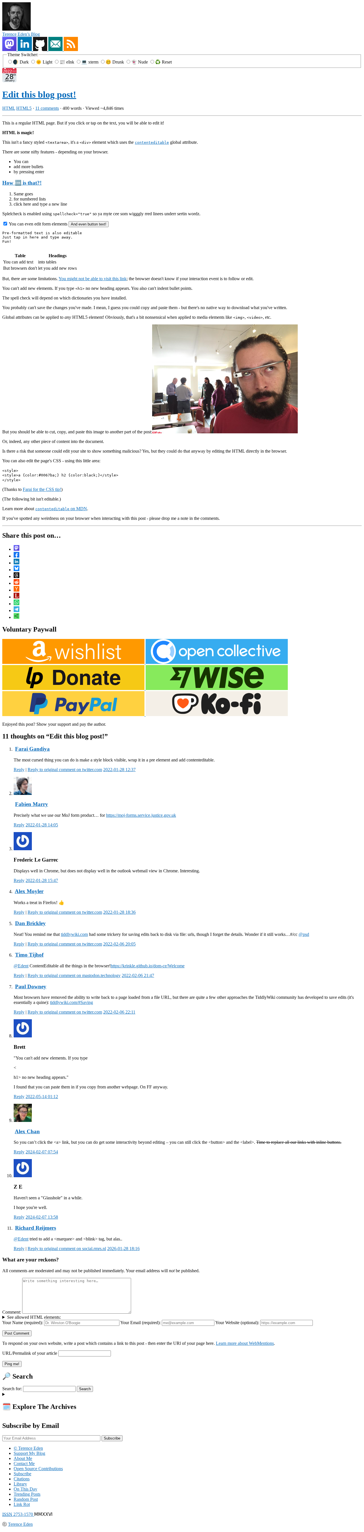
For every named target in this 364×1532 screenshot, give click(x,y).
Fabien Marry (31, 804)
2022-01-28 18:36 (119, 912)
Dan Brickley (30, 923)
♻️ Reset (163, 62)
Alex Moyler (29, 891)
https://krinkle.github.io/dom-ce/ (139, 965)
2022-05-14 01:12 (42, 1096)
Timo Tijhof (29, 955)
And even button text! (88, 224)
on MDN (61, 508)
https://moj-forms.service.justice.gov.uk (141, 815)
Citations (22, 1478)
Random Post (26, 1499)
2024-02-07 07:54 (42, 1151)
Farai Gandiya (32, 749)
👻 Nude (140, 62)
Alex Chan (27, 1131)
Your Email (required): (140, 1322)
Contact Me (24, 1463)
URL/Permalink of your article (29, 1353)
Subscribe (22, 1473)
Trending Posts (27, 1494)
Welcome (176, 965)
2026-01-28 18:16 (123, 1248)
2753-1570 (18, 1514)
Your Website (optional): (237, 1322)
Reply (19, 769)
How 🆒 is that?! (22, 183)
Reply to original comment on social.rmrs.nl (67, 1248)
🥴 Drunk (115, 62)
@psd (304, 934)
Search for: (12, 1388)
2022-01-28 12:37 (119, 769)
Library (20, 1484)
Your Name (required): (22, 1322)
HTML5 (24, 108)
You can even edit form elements (38, 223)
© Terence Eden (28, 1448)
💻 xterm (90, 62)
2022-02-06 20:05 (119, 944)
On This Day (25, 1489)
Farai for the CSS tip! (42, 489)
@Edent (21, 965)
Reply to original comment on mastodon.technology (74, 975)
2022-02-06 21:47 (138, 975)
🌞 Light (44, 62)
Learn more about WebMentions (245, 1343)
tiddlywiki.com (74, 934)
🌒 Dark (21, 62)
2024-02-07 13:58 (42, 1217)
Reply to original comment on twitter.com (65, 769)
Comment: (11, 1312)
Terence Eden (20, 1524)
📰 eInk (67, 62)
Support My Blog (29, 1453)
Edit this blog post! (39, 94)
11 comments (47, 108)
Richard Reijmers (35, 1228)
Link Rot (22, 1504)
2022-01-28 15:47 (42, 880)
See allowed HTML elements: (34, 1317)
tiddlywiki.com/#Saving (71, 1002)
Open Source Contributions (38, 1468)
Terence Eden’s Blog (21, 34)
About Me (23, 1458)
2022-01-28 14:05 (42, 824)
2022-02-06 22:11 (119, 1012)
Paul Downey (30, 986)
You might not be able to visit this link (93, 278)
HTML (8, 108)
